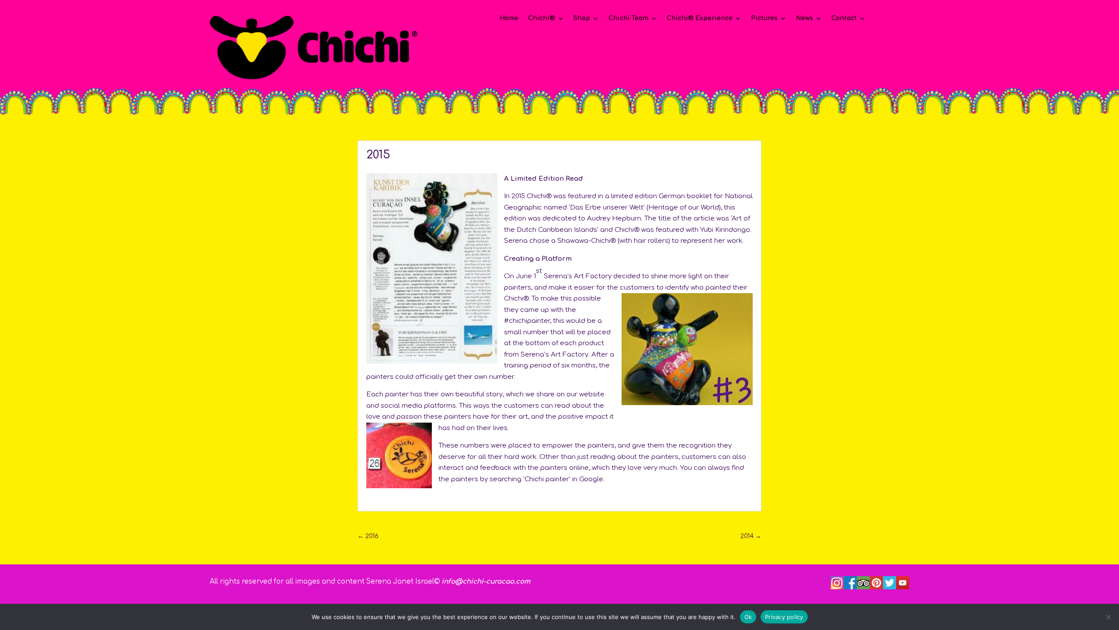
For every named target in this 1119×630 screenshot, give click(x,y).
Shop (581, 18)
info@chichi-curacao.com (485, 581)
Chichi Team (628, 18)
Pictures (764, 18)
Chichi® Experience (700, 18)
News (804, 18)
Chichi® (541, 18)
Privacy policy (784, 616)
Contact (844, 18)
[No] (1108, 616)
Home (509, 18)
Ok (748, 616)
